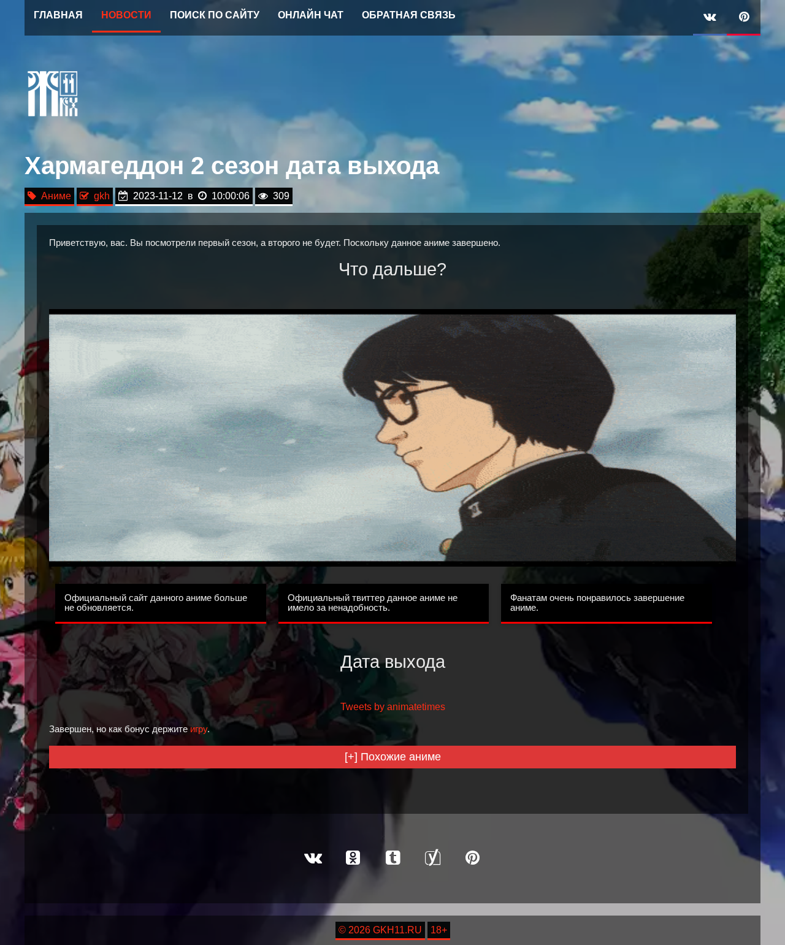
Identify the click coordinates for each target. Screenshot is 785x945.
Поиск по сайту (214, 15)
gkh (99, 196)
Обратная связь (409, 15)
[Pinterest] (743, 18)
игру (198, 729)
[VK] (710, 18)
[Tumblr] (392, 858)
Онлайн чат (310, 15)
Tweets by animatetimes (392, 707)
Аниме (53, 196)
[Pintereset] (472, 858)
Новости (126, 15)
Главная (58, 15)
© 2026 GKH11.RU (380, 930)
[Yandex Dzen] (432, 858)
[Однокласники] (353, 858)
